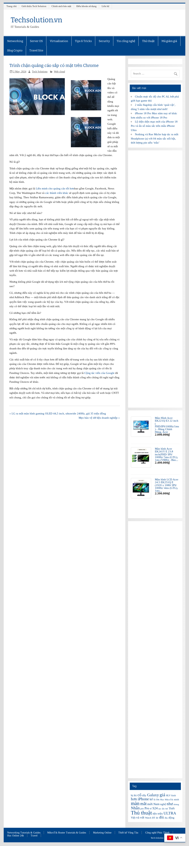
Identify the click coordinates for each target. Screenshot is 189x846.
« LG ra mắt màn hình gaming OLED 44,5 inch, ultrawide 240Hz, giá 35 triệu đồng (57, 413)
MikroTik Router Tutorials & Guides (66, 832)
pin (142, 808)
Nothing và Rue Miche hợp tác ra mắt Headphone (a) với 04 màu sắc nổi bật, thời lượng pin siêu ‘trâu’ (154, 138)
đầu (166, 818)
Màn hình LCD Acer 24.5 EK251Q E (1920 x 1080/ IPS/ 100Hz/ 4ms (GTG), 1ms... (166, 485)
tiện (155, 813)
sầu (163, 809)
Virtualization (59, 41)
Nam (156, 804)
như (170, 804)
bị (132, 795)
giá (162, 794)
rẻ (151, 808)
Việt (133, 817)
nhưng (176, 804)
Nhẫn (135, 808)
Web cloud (59, 71)
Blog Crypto (15, 50)
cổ (139, 795)
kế (151, 799)
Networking (15, 41)
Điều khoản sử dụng (86, 6)
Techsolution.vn (36, 20)
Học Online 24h (15, 835)
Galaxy (153, 795)
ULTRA (170, 813)
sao (159, 809)
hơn (134, 799)
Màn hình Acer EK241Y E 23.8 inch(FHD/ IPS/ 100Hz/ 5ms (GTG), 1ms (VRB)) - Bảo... (166, 454)
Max (162, 800)
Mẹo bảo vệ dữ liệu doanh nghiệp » (99, 417)
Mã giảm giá (169, 41)
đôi (161, 817)
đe (157, 817)
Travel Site (36, 50)
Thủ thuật (148, 41)
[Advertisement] (155, 279)
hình (173, 795)
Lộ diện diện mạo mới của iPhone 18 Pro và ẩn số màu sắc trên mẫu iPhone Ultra (154, 126)
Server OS (36, 41)
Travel (34, 835)
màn (135, 803)
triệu (160, 813)
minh (176, 799)
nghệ (163, 804)
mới (150, 804)
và (137, 817)
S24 (155, 808)
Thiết (172, 808)
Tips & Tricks (83, 41)
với (142, 817)
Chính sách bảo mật (61, 6)
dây (144, 795)
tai (166, 808)
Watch (148, 817)
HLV (168, 795)
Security (104, 41)
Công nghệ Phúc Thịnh (157, 832)
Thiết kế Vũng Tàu (128, 832)
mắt (143, 803)
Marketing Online (102, 832)
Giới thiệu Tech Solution (34, 6)
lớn (157, 799)
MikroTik (169, 800)
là (154, 799)
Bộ (135, 795)
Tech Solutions (39, 71)
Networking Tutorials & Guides (23, 832)
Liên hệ (105, 6)
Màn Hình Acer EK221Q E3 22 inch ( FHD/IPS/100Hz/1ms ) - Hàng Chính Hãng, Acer (167, 424)
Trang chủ (11, 6)
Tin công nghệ (126, 41)
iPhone (143, 799)
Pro (147, 808)
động (171, 817)
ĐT (153, 817)
